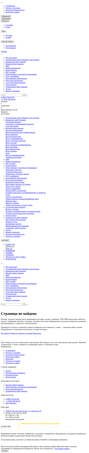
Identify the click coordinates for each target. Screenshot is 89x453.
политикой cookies (62, 449)
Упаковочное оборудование (16, 87)
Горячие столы (11, 222)
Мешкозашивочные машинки (17, 226)
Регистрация (11, 48)
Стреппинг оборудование (16, 228)
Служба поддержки (8, 367)
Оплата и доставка (13, 8)
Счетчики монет (12, 126)
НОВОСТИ (10, 244)
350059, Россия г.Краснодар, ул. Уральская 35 (23, 411)
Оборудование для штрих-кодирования (21, 74)
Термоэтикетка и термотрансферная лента (22, 199)
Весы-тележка (11, 151)
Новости (9, 249)
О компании (10, 6)
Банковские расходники (15, 182)
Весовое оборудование (15, 64)
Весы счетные (11, 143)
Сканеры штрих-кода (14, 172)
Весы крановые (12, 134)
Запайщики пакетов (13, 224)
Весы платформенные (14, 139)
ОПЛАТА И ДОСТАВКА (16, 257)
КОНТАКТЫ (11, 259)
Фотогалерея (11, 377)
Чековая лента (11, 201)
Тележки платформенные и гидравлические (23, 211)
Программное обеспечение (16, 78)
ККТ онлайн (11, 72)
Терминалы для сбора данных (17, 174)
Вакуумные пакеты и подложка (18, 184)
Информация (6, 347)
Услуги (8, 89)
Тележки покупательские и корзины (20, 213)
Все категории (11, 58)
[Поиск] (27, 95)
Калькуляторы (11, 70)
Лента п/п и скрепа (13, 186)
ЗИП (7, 66)
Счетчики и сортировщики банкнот (20, 124)
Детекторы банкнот (13, 122)
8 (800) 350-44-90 (7, 97)
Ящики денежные (13, 91)
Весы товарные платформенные (18, 145)
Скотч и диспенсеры (14, 197)
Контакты (37, 333)
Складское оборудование (15, 83)
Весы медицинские (13, 137)
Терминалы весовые (14, 157)
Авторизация (11, 46)
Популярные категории (10, 381)
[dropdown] (2, 2)
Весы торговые (12, 147)
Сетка (8, 195)
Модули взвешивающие (15, 155)
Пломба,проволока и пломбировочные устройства (26, 193)
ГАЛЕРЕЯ (10, 255)
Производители (12, 375)
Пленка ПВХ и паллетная (16, 191)
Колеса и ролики (12, 209)
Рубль (8, 27)
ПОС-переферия (12, 76)
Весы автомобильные (14, 130)
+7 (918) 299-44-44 (8, 99)
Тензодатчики (11, 85)
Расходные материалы (14, 81)
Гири (8, 153)
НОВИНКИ (10, 251)
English (8, 37)
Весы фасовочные (13, 149)
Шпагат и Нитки (12, 203)
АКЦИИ (9, 253)
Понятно (5, 451)
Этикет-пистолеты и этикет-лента (19, 205)
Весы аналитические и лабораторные (20, 132)
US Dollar (9, 25)
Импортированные (13, 68)
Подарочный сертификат (15, 373)
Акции (8, 371)
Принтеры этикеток (13, 170)
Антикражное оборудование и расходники (22, 60)
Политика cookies (12, 12)
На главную (5, 333)
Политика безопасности (15, 10)
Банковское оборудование (16, 62)
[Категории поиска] (2, 54)
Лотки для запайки (13, 188)
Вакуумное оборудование (16, 220)
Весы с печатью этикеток (16, 141)
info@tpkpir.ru (11, 403)
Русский (9, 35)
